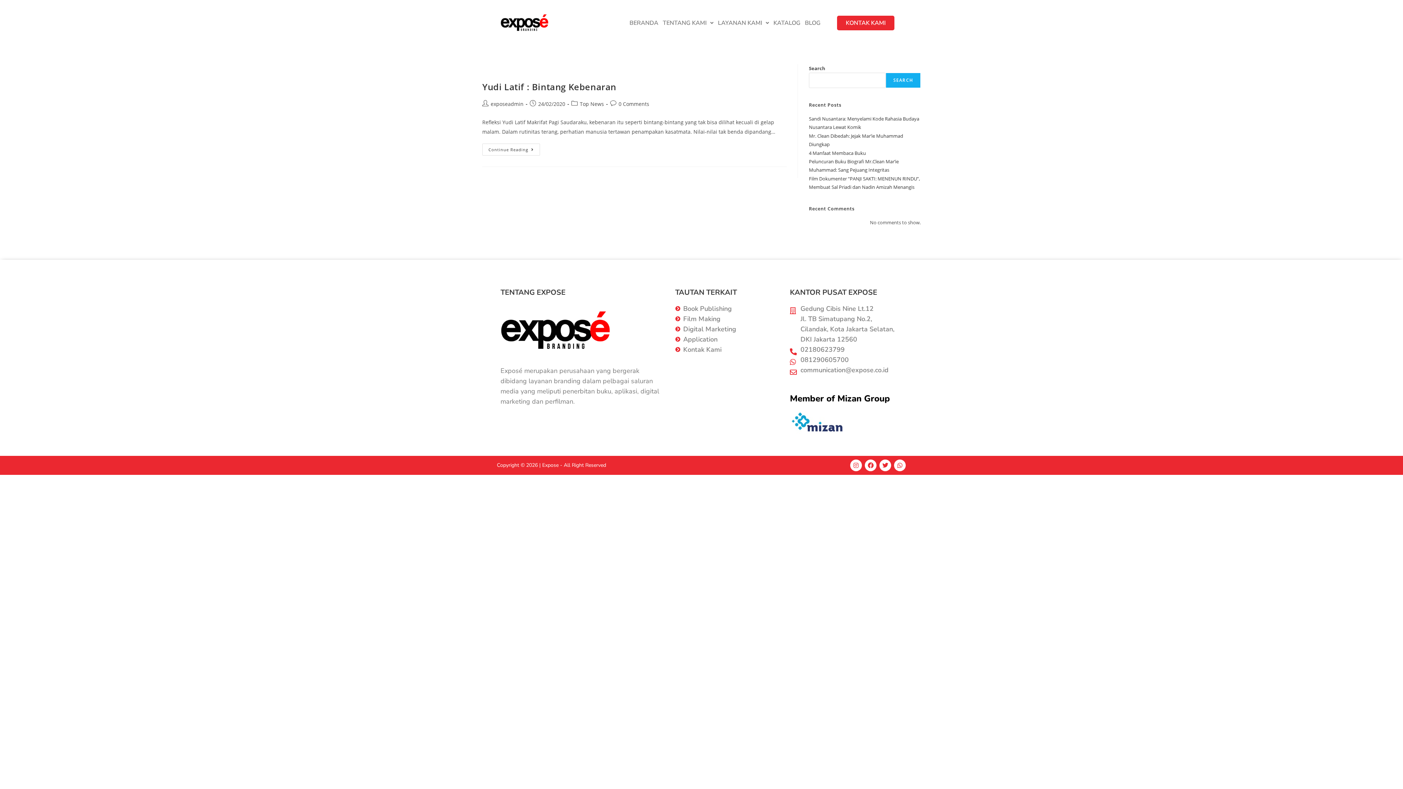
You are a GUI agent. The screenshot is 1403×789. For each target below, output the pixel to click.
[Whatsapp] (900, 465)
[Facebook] (871, 465)
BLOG (813, 23)
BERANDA (644, 23)
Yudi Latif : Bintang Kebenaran (549, 87)
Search (817, 68)
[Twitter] (885, 465)
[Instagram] (856, 465)
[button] (688, 23)
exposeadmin (507, 103)
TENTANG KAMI (685, 23)
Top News (592, 103)
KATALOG (787, 23)
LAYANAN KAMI (740, 23)
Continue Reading (514, 148)
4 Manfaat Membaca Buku (837, 153)
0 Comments (634, 103)
